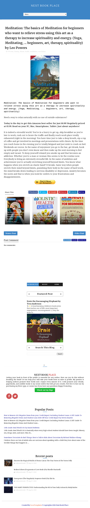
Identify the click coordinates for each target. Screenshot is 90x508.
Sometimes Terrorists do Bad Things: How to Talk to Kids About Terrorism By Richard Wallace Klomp (42, 437)
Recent (45, 284)
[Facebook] (9, 396)
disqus (74, 240)
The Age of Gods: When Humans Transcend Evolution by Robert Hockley (15, 215)
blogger (67, 240)
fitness (22, 51)
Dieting (16, 51)
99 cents (10, 51)
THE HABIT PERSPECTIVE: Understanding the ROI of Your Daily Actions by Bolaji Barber (45, 487)
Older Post (79, 233)
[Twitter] (15, 396)
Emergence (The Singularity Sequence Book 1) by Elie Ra (34, 478)
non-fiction (42, 51)
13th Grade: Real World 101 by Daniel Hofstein (22, 428)
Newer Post (10, 233)
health (27, 51)
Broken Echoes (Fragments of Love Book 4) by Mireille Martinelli (37, 470)
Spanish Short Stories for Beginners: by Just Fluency (72, 218)
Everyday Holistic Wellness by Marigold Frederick (44, 218)
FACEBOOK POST (33, 284)
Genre (56, 284)
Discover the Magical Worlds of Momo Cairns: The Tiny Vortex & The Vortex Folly (43, 461)
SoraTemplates (36, 505)
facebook (82, 240)
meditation (33, 51)
